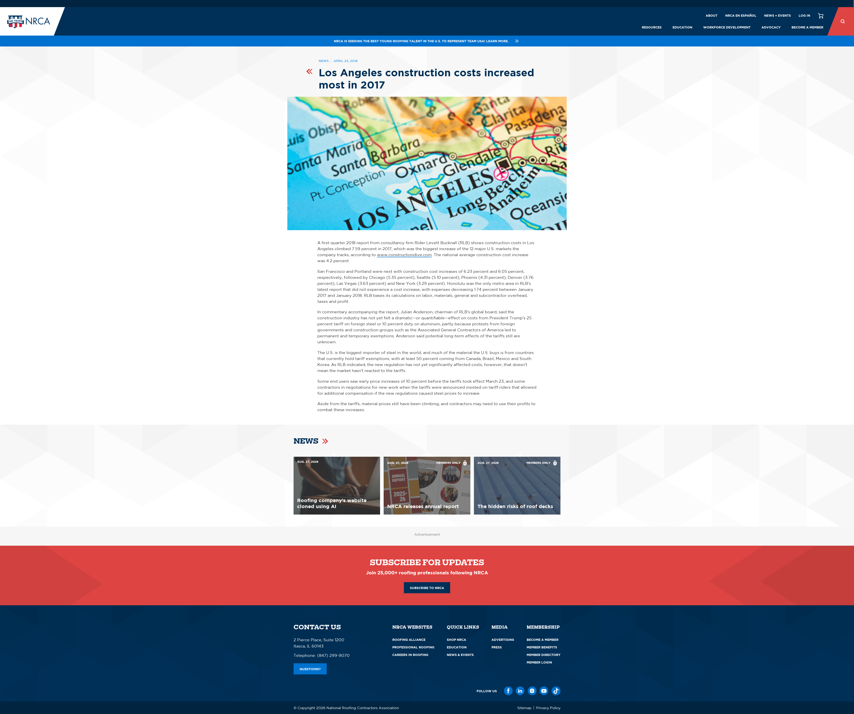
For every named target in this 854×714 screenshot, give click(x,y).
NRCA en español (740, 15)
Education (682, 27)
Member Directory (543, 655)
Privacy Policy (548, 708)
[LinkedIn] (520, 690)
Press (496, 647)
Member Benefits (542, 647)
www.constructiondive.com (404, 254)
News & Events (460, 655)
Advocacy (771, 27)
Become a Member (807, 27)
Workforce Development (727, 27)
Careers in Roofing (410, 655)
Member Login (539, 662)
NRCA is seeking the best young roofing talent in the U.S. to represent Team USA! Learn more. (421, 41)
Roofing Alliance (408, 640)
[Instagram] (532, 690)
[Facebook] (508, 690)
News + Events (777, 15)
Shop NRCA (456, 640)
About (711, 15)
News (324, 61)
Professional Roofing (413, 647)
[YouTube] (544, 690)
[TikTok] (556, 690)
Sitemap (524, 708)
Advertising (502, 640)
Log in (804, 15)
